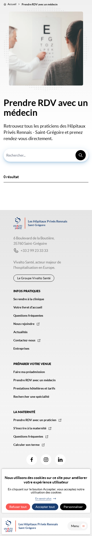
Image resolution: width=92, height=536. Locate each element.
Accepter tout (45, 507)
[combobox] (46, 155)
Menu (75, 526)
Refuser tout (18, 507)
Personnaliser (73, 507)
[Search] (80, 155)
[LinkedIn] (60, 459)
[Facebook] (31, 459)
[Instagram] (46, 459)
